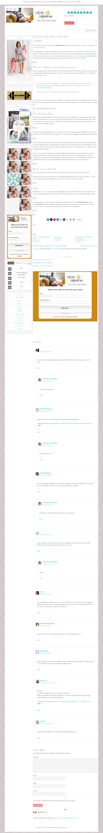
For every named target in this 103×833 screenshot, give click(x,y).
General (19, 311)
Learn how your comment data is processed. (66, 818)
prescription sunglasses (78, 56)
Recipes (19, 326)
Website (35, 791)
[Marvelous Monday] (25, 154)
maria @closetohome (46, 409)
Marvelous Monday (19, 323)
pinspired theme (52, 827)
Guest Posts (19, 317)
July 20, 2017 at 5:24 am (45, 653)
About (21, 268)
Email (35, 783)
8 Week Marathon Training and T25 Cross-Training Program (50, 246)
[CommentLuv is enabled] (40, 813)
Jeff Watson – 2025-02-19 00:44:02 (42, 260)
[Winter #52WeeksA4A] (13, 192)
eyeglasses (93, 51)
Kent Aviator (38, 153)
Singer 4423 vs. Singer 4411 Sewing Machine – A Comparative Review (72, 701)
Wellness (19, 329)
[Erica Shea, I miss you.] (25, 180)
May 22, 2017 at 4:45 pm (45, 534)
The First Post (21, 277)
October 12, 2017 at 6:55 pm (46, 723)
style (80, 248)
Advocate (19, 300)
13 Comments (38, 41)
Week (17, 265)
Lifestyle (48, 248)
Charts (21, 282)
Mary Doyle (43, 680)
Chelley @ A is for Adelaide (50, 379)
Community (19, 306)
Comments (18, 263)
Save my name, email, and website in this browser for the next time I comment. (54, 801)
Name (35, 775)
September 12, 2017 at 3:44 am (47, 682)
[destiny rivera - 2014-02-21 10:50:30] (13, 180)
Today (12, 265)
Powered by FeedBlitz (71, 316)
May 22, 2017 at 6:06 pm (48, 564)
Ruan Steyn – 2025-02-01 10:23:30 (42, 266)
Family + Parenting (19, 314)
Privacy (68, 319)
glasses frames (52, 121)
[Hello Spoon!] (13, 167)
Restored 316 (63, 827)
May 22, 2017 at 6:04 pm (48, 445)
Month (22, 265)
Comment (36, 757)
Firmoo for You (58, 237)
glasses (72, 248)
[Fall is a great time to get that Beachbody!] (25, 205)
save (77, 248)
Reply (38, 368)
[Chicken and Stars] (25, 192)
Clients (42, 248)
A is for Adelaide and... (34, 15)
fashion (67, 248)
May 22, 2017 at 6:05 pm (48, 504)
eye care (46, 191)
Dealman (42, 721)
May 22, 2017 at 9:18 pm (45, 594)
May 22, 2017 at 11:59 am (46, 411)
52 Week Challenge (19, 297)
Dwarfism (19, 309)
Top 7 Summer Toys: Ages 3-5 (88, 246)
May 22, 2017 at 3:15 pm (45, 475)
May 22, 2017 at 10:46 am (46, 351)
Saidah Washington (45, 473)
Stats (21, 286)
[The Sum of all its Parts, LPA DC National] (13, 154)
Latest (25, 263)
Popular (11, 263)
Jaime (41, 592)
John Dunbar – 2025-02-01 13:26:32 (43, 263)
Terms (64, 319)
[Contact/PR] (25, 167)
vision (85, 248)
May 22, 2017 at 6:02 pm (48, 381)
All (27, 265)
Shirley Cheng (44, 651)
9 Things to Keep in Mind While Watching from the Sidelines (75, 423)
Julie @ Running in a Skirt (47, 623)
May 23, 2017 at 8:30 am (46, 625)
